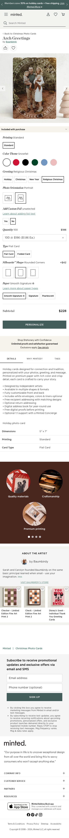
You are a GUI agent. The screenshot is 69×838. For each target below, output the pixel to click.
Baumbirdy (11, 42)
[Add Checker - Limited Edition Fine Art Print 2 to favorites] (19, 589)
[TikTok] (36, 814)
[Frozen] (44, 162)
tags (57, 358)
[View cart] (63, 14)
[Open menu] (6, 14)
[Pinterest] (32, 814)
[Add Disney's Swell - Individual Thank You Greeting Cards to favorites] (66, 589)
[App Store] (19, 807)
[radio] (9, 145)
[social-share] (5, 48)
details (11, 358)
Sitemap (44, 823)
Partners (9, 788)
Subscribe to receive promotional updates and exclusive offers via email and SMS (32, 665)
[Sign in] (48, 14)
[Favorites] (55, 14)
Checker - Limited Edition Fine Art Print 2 (10, 613)
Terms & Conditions (16, 823)
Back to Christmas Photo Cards (20, 33)
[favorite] (13, 48)
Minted (7, 648)
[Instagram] (41, 814)
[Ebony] (25, 162)
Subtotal (8, 311)
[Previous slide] (2, 88)
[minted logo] (16, 14)
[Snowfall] (7, 162)
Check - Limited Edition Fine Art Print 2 (33, 613)
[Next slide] (66, 88)
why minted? (35, 358)
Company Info (12, 773)
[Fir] (35, 162)
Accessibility (55, 823)
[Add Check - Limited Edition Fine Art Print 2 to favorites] (42, 589)
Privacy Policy (33, 823)
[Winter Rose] (54, 162)
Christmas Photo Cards (29, 648)
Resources (10, 796)
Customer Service (14, 781)
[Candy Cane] (16, 162)
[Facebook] (28, 814)
